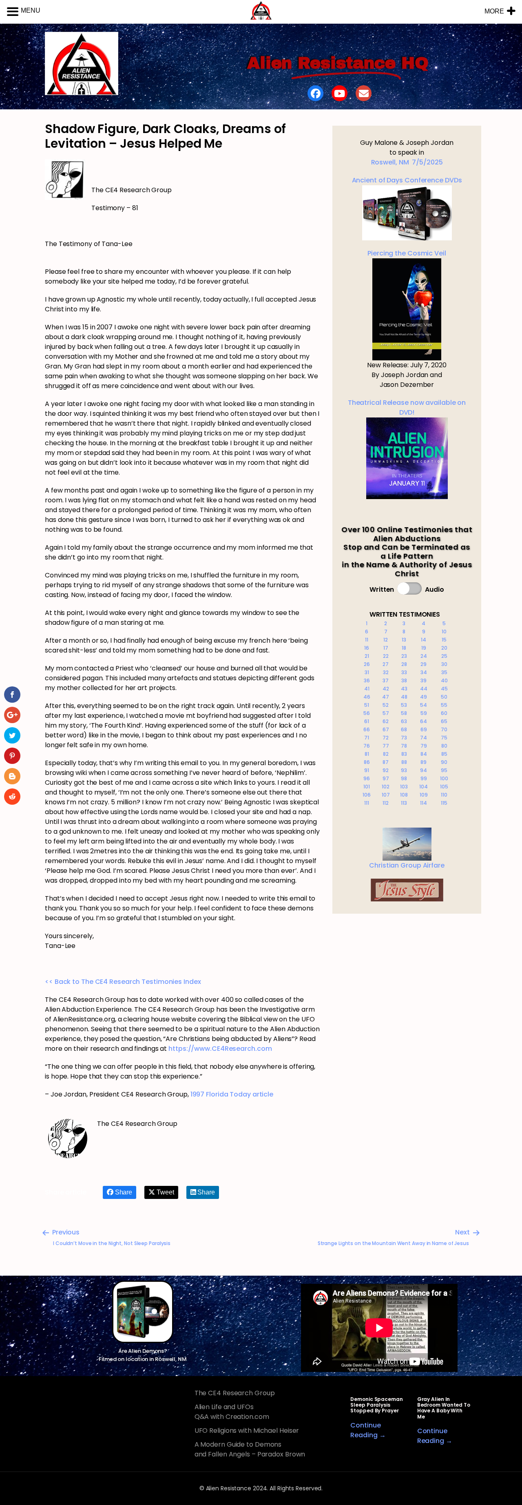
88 (404, 762)
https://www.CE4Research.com (220, 1048)
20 (444, 647)
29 (423, 664)
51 (366, 704)
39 (423, 680)
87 (386, 762)
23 (404, 656)
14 (423, 639)
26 (367, 664)
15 (444, 639)
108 (404, 794)
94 (423, 770)
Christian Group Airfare (407, 865)
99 (423, 778)
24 (423, 656)
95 (444, 770)
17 (385, 647)
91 (366, 770)
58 (404, 713)
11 (366, 639)
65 (444, 721)
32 (386, 672)
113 (404, 802)
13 (404, 639)
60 (444, 713)
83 (404, 753)
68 (404, 729)
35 (444, 672)
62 (386, 721)
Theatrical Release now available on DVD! (407, 407)
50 (444, 696)
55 (444, 704)
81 (367, 753)
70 (444, 729)
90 (444, 762)
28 (404, 664)
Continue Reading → (367, 1430)
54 (423, 704)
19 (423, 647)
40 (444, 680)
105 (444, 786)
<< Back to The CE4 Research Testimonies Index (123, 981)
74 (423, 737)
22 (386, 656)
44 (423, 688)
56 (366, 713)
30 (444, 664)
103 (404, 786)
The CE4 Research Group (235, 1393)
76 (366, 745)
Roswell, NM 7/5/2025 (407, 162)
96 (366, 778)
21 (367, 656)
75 (444, 737)
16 (366, 647)
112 (386, 802)
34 (423, 672)
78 (404, 745)
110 (444, 794)
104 (423, 786)
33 (404, 672)
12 (385, 639)
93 (404, 770)
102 (385, 786)
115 (444, 802)
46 (366, 696)
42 (386, 688)
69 (423, 729)
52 (386, 704)
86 (367, 762)
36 (367, 680)
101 (366, 786)
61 (366, 721)
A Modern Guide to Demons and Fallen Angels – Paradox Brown (250, 1449)
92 (386, 770)
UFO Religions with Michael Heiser (247, 1430)
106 (367, 794)
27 (386, 664)
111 (366, 802)
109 (424, 794)
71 (366, 737)
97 (386, 778)
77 (386, 745)
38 (404, 680)
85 (444, 753)
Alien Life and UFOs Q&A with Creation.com (232, 1411)
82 (386, 753)
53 (404, 704)
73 (404, 737)
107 (386, 794)
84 (423, 753)
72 (386, 737)
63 (404, 721)
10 (444, 631)
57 (386, 713)
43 (404, 688)
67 (386, 729)
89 (423, 762)
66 (366, 729)
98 (404, 778)
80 (444, 745)
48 (404, 696)
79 (423, 745)
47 (385, 696)
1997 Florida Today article (231, 1094)
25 (444, 656)
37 (386, 680)
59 (423, 713)
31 (367, 672)
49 (423, 696)
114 (423, 802)
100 (444, 778)
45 (444, 688)
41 (366, 688)
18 (404, 647)
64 (423, 721)
